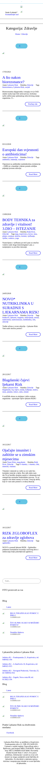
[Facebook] (32, 13)
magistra (20, 318)
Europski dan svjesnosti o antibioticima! (20, 152)
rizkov (15, 392)
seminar (11, 236)
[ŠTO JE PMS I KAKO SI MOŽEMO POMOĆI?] (5, 625)
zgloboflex (6, 543)
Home (17, 34)
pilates (4, 236)
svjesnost (21, 159)
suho (21, 392)
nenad (36, 318)
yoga (17, 238)
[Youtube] (36, 13)
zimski (26, 392)
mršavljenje (29, 318)
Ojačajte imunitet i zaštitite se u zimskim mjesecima (18, 454)
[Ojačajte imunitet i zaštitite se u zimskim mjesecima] (21, 433)
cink (37, 464)
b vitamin (23, 464)
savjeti (27, 87)
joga (16, 234)
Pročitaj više (32, 104)
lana (35, 234)
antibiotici (6, 159)
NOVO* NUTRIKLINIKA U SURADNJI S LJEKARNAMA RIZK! (20, 305)
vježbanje (31, 236)
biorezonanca (7, 87)
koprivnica (23, 234)
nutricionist (6, 320)
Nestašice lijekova (17, 632)
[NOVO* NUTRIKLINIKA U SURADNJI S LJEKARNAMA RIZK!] (21, 282)
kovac (30, 234)
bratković (5, 318)
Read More (33, 174)
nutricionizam (17, 320)
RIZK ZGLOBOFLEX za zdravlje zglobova (20, 535)
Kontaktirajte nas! (12, 14)
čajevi (17, 390)
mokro (35, 390)
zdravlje (5, 322)
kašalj (22, 390)
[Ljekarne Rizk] (21, 6)
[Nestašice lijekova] (5, 634)
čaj (12, 390)
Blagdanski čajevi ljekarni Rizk (16, 382)
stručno (17, 236)
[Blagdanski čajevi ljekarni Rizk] (21, 363)
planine (10, 392)
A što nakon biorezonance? (13, 79)
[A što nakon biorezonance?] (21, 60)
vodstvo (11, 238)
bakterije (14, 159)
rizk (33, 320)
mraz (4, 392)
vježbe (4, 238)
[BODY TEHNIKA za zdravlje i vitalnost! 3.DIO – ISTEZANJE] (21, 203)
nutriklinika (27, 320)
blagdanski (6, 390)
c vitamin (31, 464)
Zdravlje (24, 34)
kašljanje (28, 390)
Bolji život (31, 232)
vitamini (12, 466)
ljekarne (13, 318)
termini (24, 236)
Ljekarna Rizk (18, 87)
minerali (5, 466)
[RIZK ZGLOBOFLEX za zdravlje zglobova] (21, 516)
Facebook (10, 733)
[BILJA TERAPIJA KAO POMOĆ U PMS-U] (5, 615)
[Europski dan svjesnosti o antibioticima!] (21, 133)
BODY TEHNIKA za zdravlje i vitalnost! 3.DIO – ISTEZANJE (19, 224)
